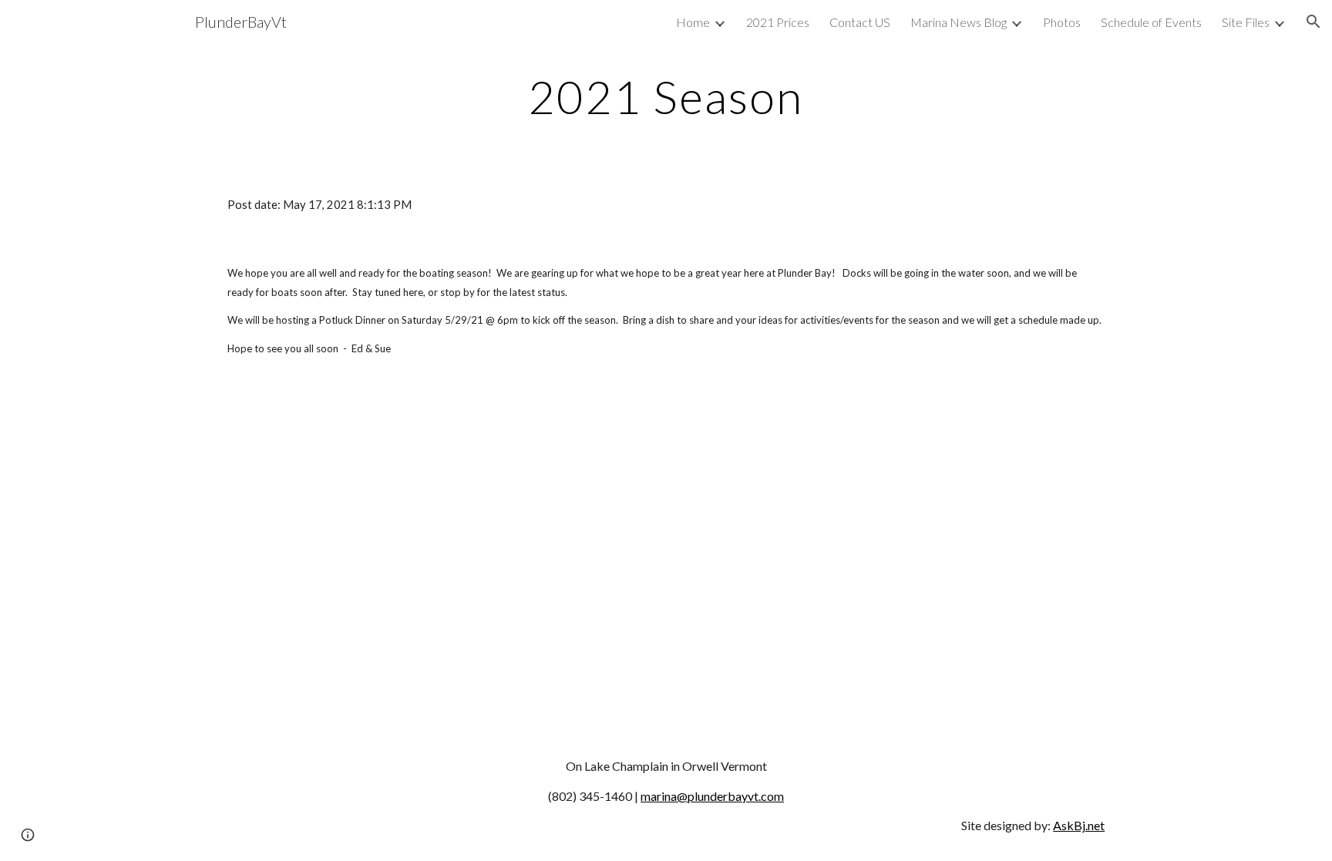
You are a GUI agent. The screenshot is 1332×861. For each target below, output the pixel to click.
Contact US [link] (859, 22)
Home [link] (693, 22)
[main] (666, 96)
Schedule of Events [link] (1151, 22)
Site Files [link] (1246, 22)
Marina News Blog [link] (958, 22)
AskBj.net (1079, 825)
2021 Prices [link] (777, 22)
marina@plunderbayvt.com (712, 796)
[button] (1313, 21)
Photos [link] (1062, 22)
